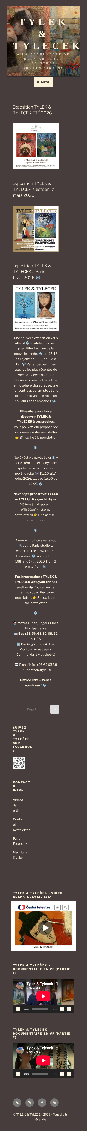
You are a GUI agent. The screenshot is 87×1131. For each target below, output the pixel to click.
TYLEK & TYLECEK (48, 33)
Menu (45, 82)
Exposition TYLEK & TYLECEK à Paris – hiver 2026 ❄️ (31, 271)
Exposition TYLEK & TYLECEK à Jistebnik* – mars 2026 (35, 189)
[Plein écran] (69, 1009)
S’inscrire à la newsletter (38, 437)
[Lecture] (18, 1009)
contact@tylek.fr (39, 670)
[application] (43, 996)
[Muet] (62, 1009)
